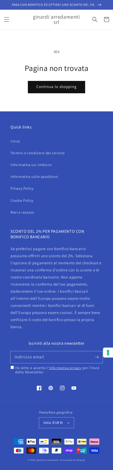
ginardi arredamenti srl (49, 459)
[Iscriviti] (96, 357)
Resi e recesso (22, 212)
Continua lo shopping (56, 86)
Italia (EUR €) (53, 422)
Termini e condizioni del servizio (38, 153)
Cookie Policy (22, 200)
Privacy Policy (22, 188)
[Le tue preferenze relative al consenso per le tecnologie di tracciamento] (108, 353)
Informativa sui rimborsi (31, 164)
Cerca (15, 141)
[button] (6, 19)
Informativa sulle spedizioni (34, 176)
